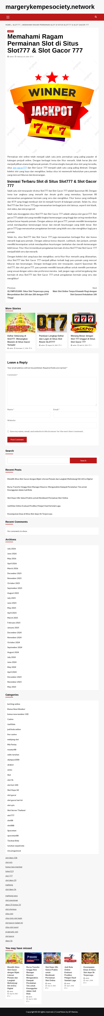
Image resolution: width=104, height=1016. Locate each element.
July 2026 (11, 548)
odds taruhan (13, 754)
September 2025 (14, 588)
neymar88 (11, 326)
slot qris (42, 329)
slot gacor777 (20, 167)
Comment (12, 375)
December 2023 (14, 677)
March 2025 (12, 618)
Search (9, 450)
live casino (12, 734)
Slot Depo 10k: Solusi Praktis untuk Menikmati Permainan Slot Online (37, 498)
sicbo (9, 770)
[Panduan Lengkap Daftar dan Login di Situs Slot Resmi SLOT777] (52, 323)
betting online (13, 704)
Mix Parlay (11, 744)
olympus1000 (13, 760)
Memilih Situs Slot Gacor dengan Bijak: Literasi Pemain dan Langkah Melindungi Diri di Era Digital (50, 479)
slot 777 (9, 876)
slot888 (10, 825)
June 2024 (11, 662)
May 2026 (11, 558)
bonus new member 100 (17, 714)
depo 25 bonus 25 (13, 904)
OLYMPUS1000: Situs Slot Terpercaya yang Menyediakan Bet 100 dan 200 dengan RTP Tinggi (28, 293)
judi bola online (14, 729)
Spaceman (11, 830)
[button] (8, 17)
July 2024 (11, 657)
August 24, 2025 (53, 345)
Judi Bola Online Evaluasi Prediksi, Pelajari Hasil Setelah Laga (33, 506)
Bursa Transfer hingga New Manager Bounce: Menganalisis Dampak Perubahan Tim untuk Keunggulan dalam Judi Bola (47, 488)
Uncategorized (14, 851)
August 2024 (13, 652)
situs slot (9, 913)
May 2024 (11, 667)
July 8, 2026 (70, 986)
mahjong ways (11, 895)
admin (12, 57)
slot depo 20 (10, 880)
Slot (18, 326)
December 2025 (14, 573)
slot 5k (10, 780)
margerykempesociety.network (50, 6)
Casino (10, 719)
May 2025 (11, 608)
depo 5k (9, 940)
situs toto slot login (13, 918)
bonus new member (13, 867)
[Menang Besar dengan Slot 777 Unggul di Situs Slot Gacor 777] (84, 323)
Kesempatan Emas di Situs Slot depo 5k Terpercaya (29, 514)
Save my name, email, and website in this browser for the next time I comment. (46, 431)
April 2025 (12, 613)
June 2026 (11, 553)
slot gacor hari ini (14, 329)
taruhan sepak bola (15, 846)
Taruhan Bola (13, 840)
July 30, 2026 (13, 993)
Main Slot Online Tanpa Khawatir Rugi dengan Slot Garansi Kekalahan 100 (75, 291)
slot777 (10, 31)
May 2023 (11, 687)
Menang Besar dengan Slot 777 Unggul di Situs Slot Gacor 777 (83, 339)
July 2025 (11, 598)
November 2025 (14, 578)
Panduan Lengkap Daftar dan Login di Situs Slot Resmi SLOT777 (51, 339)
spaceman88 (13, 835)
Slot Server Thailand (16, 810)
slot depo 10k (11, 857)
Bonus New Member (16, 709)
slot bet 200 (12, 785)
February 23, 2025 (23, 57)
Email (56, 409)
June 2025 (11, 603)
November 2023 (14, 682)
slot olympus (10, 909)
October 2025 (13, 583)
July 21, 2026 (32, 999)
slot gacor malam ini (14, 922)
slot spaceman (11, 900)
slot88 (10, 820)
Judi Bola (11, 724)
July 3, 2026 (89, 980)
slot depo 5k (10, 889)
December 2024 (14, 632)
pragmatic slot (11, 931)
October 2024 (13, 642)
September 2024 (14, 647)
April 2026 (12, 563)
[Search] (95, 17)
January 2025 (13, 627)
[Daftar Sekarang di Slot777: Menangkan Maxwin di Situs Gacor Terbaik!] (20, 323)
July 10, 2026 (51, 986)
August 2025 (13, 593)
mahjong (9, 885)
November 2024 (14, 637)
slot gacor (25, 326)
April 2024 (12, 672)
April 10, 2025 (83, 345)
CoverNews (60, 1012)
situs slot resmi (11, 927)
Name (10, 409)
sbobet (10, 765)
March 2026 (12, 568)
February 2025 (13, 622)
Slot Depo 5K (13, 790)
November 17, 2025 (22, 348)
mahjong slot (13, 739)
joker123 (9, 871)
